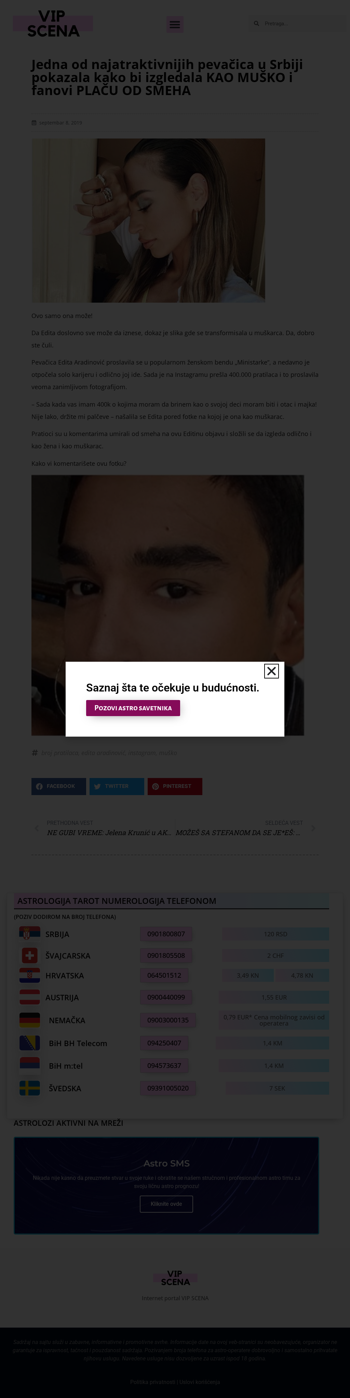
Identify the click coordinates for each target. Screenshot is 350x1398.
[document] (175, 699)
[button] (272, 671)
